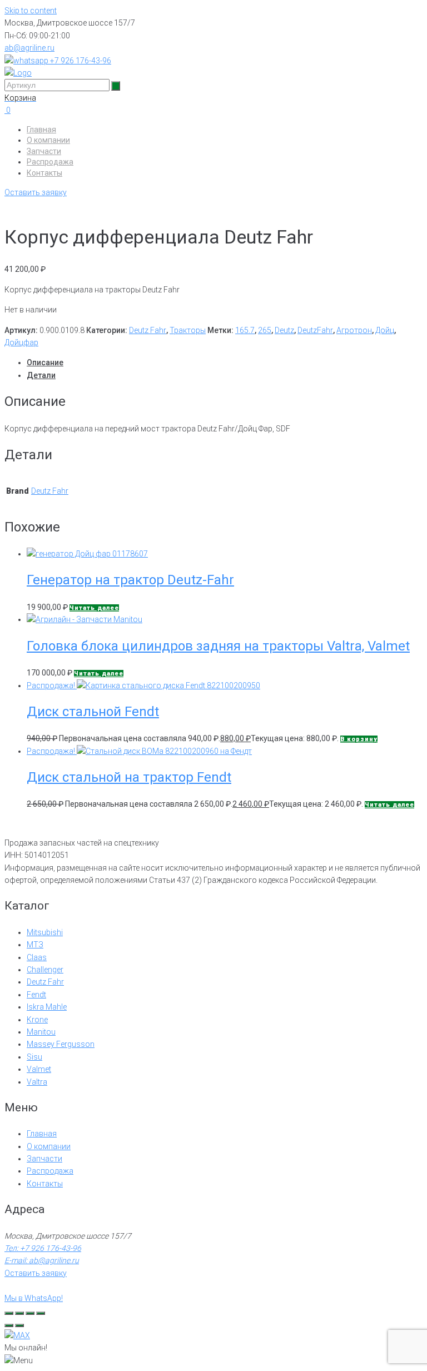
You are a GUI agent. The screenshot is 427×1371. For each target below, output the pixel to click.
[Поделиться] (30, 1313)
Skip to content (30, 10)
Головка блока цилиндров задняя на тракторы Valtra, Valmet (218, 646)
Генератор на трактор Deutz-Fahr (130, 580)
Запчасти (44, 151)
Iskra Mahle (47, 1006)
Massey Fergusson (61, 1044)
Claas (37, 957)
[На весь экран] (19, 1313)
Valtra (37, 1081)
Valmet (39, 1069)
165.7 (245, 330)
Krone (37, 1019)
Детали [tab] (41, 375)
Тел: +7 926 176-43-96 (42, 1248)
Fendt (36, 994)
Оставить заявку (35, 192)
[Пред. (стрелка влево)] (8, 1325)
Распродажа (50, 161)
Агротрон (354, 330)
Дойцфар (21, 342)
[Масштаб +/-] (8, 1313)
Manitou (41, 1031)
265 (264, 330)
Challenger (45, 969)
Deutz (284, 330)
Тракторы (188, 330)
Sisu (34, 1056)
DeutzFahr (315, 330)
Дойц (384, 330)
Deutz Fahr (147, 330)
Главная (41, 129)
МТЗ (35, 944)
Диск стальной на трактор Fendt (129, 777)
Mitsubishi (45, 932)
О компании (48, 140)
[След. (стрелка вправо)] (19, 1325)
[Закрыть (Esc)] (40, 1313)
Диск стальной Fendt (93, 711)
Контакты (44, 172)
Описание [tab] (45, 362)
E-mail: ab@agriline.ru (41, 1260)
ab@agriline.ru (29, 47)
